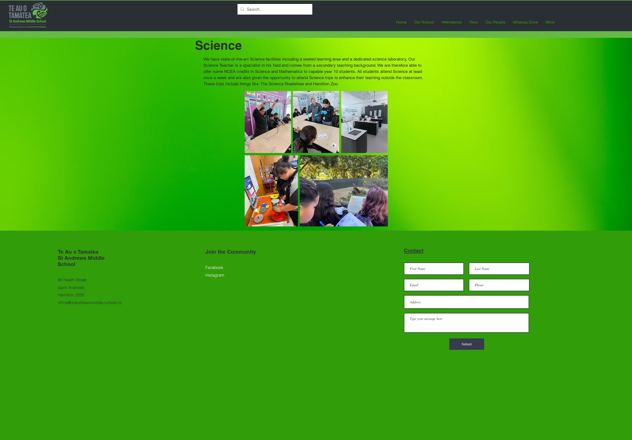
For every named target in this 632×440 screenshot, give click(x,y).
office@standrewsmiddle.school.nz (90, 302)
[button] (424, 22)
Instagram (214, 275)
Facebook (214, 267)
